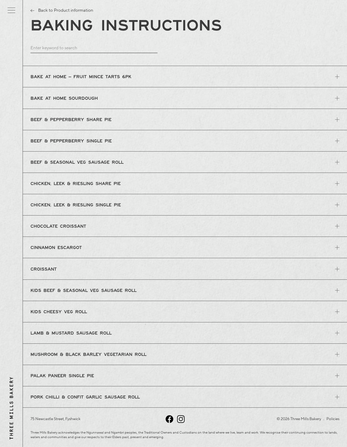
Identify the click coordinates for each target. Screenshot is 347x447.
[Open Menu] (11, 10)
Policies (332, 419)
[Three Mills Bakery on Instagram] (181, 419)
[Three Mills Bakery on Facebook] (169, 419)
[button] (185, 76)
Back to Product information (65, 10)
